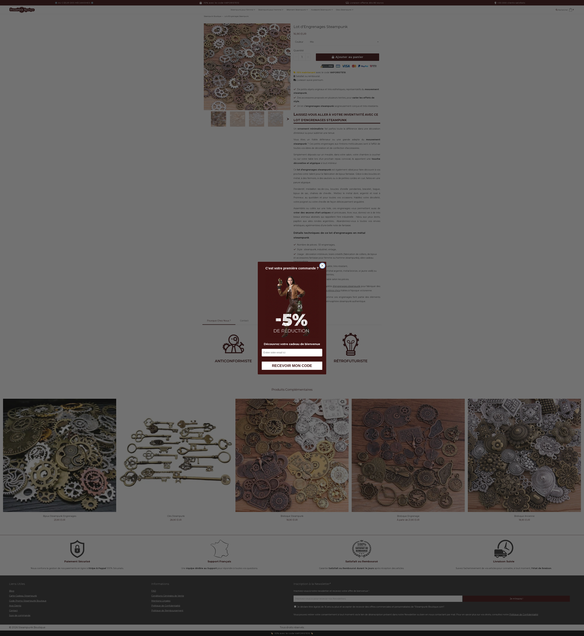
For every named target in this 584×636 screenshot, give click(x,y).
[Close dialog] (322, 265)
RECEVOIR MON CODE (292, 365)
